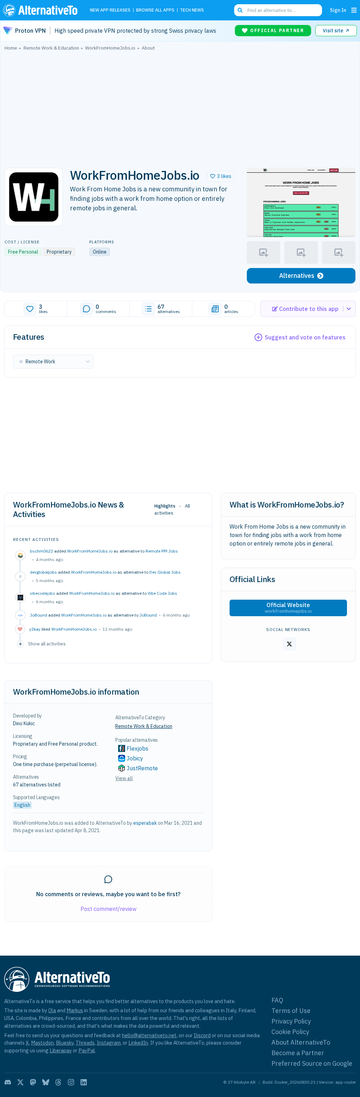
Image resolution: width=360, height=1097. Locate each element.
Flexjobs (137, 748)
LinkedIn (138, 1042)
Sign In (338, 10)
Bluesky (64, 1042)
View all (124, 778)
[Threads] (58, 1082)
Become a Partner (297, 1053)
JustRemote (142, 768)
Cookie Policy (290, 1032)
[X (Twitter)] (20, 1082)
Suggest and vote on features (305, 337)
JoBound (148, 615)
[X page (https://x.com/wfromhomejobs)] (289, 644)
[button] (220, 176)
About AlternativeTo (300, 1042)
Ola (52, 1010)
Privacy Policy (291, 1021)
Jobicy (135, 758)
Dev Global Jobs (165, 572)
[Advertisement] (180, 107)
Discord (202, 1035)
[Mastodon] (33, 1082)
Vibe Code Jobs (162, 593)
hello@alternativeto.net (149, 1035)
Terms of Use (290, 1011)
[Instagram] (71, 1082)
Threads (85, 1042)
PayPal (86, 1050)
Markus (74, 1010)
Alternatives (296, 276)
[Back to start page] (42, 10)
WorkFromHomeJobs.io (89, 551)
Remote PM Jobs (162, 551)
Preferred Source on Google (311, 1063)
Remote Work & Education (143, 726)
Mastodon (42, 1042)
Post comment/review (108, 908)
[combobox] (278, 10)
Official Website (288, 607)
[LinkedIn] (83, 1082)
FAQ (277, 1000)
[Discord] (7, 1082)
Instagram (109, 1042)
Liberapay (61, 1050)
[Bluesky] (45, 1082)
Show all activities (47, 643)
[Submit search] (240, 10)
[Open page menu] (354, 10)
